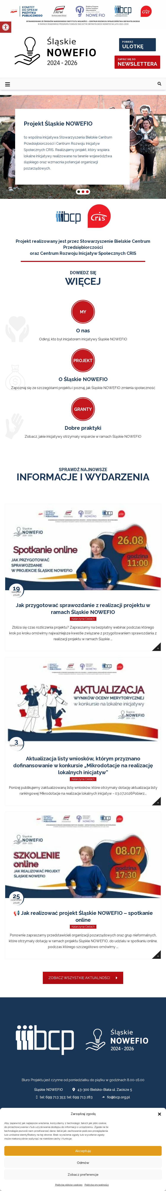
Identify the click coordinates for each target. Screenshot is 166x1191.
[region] (83, 147)
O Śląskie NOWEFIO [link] (83, 379)
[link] (5, 27)
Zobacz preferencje (83, 1175)
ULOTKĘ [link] (132, 45)
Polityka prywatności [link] (97, 1184)
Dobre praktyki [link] (83, 428)
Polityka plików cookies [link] (68, 1184)
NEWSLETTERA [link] (137, 62)
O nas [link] (83, 330)
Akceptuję (83, 1151)
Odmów (83, 1163)
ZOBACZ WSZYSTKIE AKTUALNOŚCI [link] (79, 978)
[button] (159, 1114)
